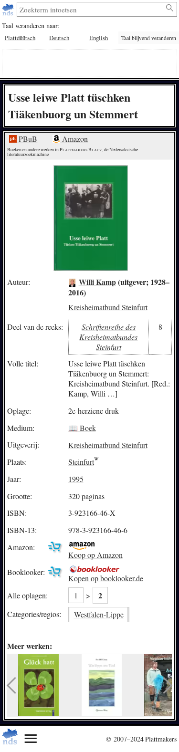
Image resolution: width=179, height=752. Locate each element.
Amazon (74, 139)
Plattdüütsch (20, 37)
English (98, 37)
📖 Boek (82, 428)
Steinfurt (81, 462)
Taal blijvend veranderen (148, 38)
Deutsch (59, 37)
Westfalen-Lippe (99, 614)
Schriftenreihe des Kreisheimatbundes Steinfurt (108, 337)
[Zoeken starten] (170, 8)
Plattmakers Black (81, 149)
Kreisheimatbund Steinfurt (107, 307)
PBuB (27, 139)
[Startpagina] (9, 9)
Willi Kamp (97, 281)
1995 (76, 479)
